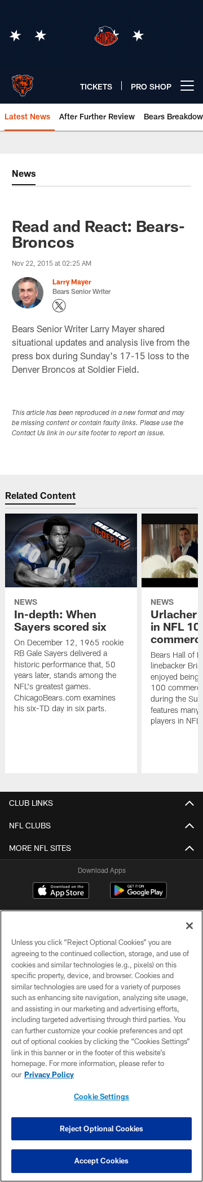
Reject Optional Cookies (102, 1128)
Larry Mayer (71, 282)
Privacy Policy (49, 1074)
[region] (101, 1046)
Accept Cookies (101, 1160)
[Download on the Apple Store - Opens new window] (61, 892)
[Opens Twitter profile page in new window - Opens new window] (59, 306)
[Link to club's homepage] (22, 81)
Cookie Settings (101, 1096)
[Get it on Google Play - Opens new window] (138, 896)
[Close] (189, 925)
